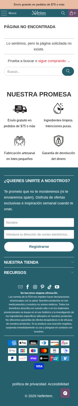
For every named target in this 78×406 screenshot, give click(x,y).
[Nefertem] (39, 13)
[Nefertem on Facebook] (28, 287)
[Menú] (2, 13)
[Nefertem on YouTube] (57, 287)
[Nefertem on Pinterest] (43, 287)
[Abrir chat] (65, 393)
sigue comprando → (54, 61)
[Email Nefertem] (20, 287)
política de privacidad (29, 384)
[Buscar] (63, 13)
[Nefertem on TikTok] (50, 287)
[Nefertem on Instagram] (35, 287)
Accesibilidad (58, 384)
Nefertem (44, 396)
